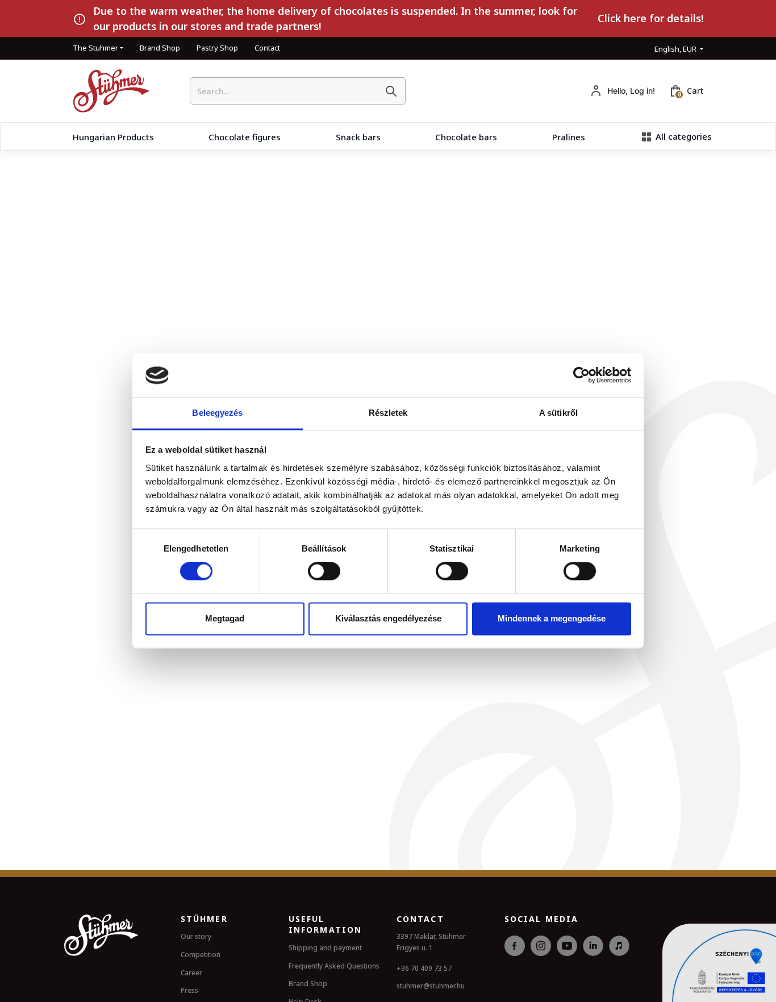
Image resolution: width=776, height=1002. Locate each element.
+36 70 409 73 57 (424, 968)
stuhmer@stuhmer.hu (431, 986)
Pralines (568, 137)
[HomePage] (107, 90)
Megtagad (224, 618)
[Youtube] (567, 959)
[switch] (324, 571)
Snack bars (358, 137)
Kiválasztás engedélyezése (388, 618)
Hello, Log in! (631, 90)
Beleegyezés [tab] (217, 413)
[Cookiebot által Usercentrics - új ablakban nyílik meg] (581, 375)
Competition (200, 954)
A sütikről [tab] (558, 413)
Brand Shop (160, 48)
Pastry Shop (217, 48)
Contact (267, 48)
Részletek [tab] (388, 413)
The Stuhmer (95, 48)
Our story (196, 936)
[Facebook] (514, 959)
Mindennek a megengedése (552, 618)
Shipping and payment (325, 948)
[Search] (391, 91)
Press (189, 990)
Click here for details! (650, 18)
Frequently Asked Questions (334, 966)
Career (191, 973)
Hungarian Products (113, 137)
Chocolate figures (244, 137)
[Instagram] (541, 959)
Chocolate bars (466, 137)
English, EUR (676, 49)
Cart (695, 90)
